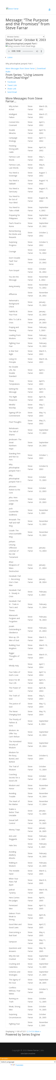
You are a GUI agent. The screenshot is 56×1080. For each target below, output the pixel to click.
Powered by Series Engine (23, 1034)
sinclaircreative (28, 1053)
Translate (19, 1065)
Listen (10, 57)
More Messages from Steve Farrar (20, 68)
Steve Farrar (33, 1050)
